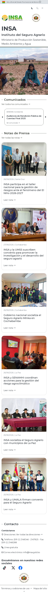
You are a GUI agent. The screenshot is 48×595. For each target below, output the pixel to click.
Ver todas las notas (10, 138)
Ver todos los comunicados (14, 104)
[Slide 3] (26, 91)
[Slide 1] (17, 91)
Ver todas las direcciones (28, 534)
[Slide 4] (30, 91)
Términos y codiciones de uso (15, 588)
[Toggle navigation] (42, 8)
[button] (46, 117)
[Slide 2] (22, 91)
